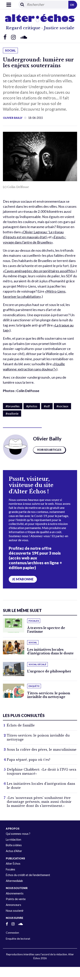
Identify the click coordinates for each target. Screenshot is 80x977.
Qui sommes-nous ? (18, 833)
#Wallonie (12, 413)
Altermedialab (14, 880)
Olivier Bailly (12, 117)
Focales (10, 869)
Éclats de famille (21, 725)
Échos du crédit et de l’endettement (28, 875)
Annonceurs (13, 904)
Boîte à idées (14, 845)
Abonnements (14, 893)
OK (72, 4)
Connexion (12, 932)
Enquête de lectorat (18, 938)
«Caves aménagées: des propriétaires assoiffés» (39, 271)
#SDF (47, 406)
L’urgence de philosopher (49, 671)
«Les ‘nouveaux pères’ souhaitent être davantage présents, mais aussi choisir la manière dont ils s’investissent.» (39, 802)
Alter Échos (13, 863)
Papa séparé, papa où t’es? (28, 760)
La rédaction (13, 839)
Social (10, 50)
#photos (31, 406)
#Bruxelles (13, 406)
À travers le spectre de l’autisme (46, 629)
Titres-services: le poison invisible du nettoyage (48, 695)
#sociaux (62, 406)
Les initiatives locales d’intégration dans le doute (50, 651)
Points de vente (16, 899)
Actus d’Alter (14, 851)
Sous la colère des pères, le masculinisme (42, 749)
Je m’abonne (23, 579)
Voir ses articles (49, 449)
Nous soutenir (15, 910)
